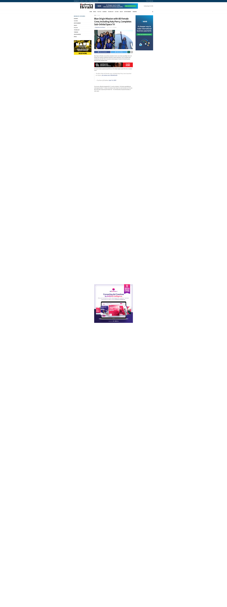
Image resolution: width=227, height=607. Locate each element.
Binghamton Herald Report (100, 27)
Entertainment (127, 11)
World (94, 11)
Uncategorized (77, 34)
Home (90, 11)
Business (105, 11)
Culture (116, 11)
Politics (99, 11)
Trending (134, 11)
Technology (110, 11)
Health (121, 11)
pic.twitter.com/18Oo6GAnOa (109, 75)
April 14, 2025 (109, 27)
